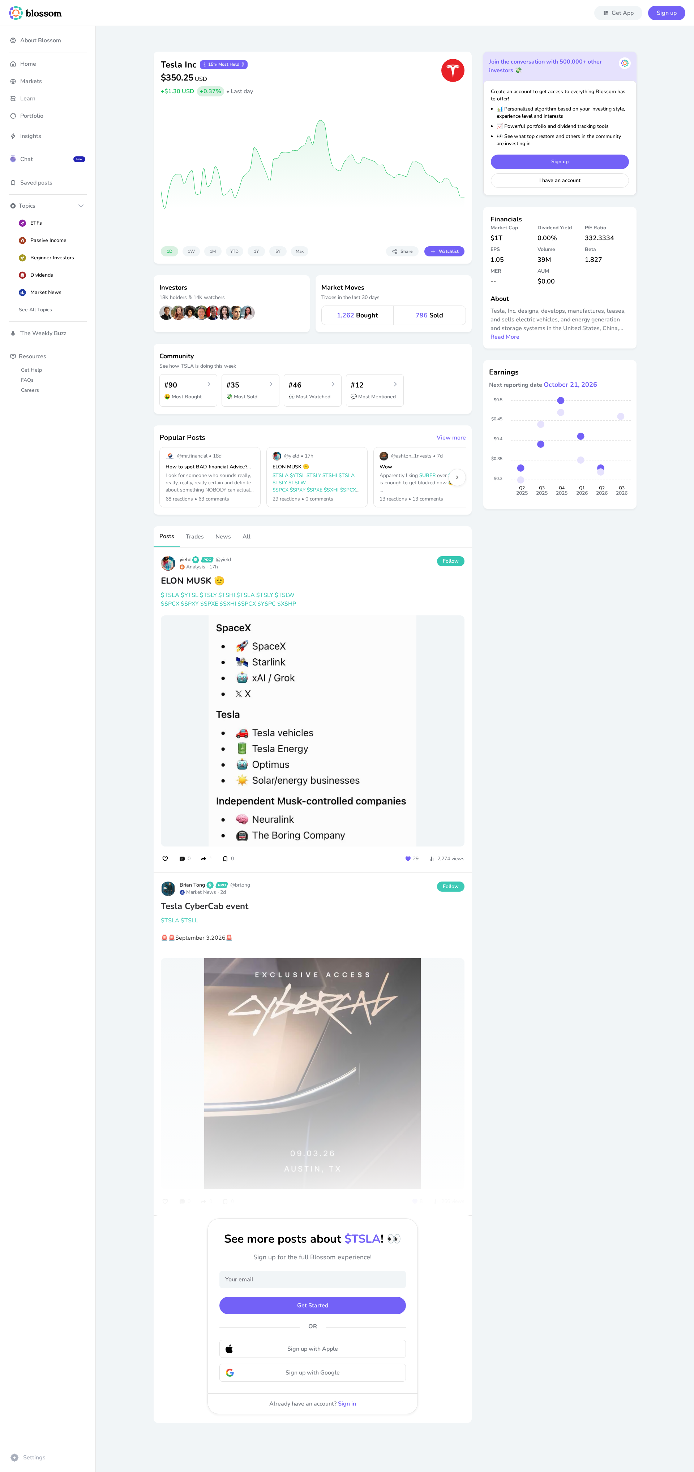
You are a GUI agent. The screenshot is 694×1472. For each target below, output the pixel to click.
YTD (234, 251)
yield (185, 559)
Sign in (347, 1404)
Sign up (667, 13)
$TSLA (280, 475)
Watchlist (449, 251)
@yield (223, 559)
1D (169, 251)
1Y (256, 251)
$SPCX (280, 489)
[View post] (312, 599)
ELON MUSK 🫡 (193, 580)
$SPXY (297, 489)
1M (213, 251)
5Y (277, 251)
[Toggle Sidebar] (95, 736)
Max (300, 251)
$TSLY (314, 475)
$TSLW (297, 482)
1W (191, 251)
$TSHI (329, 475)
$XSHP (286, 604)
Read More (504, 337)
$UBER (427, 475)
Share (406, 251)
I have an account (560, 180)
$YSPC (266, 604)
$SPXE (314, 489)
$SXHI (331, 489)
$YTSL (297, 475)
